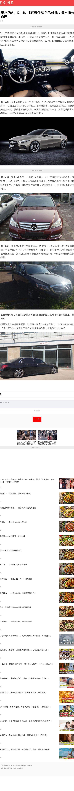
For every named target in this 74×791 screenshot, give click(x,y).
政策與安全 (10, 768)
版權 (21, 768)
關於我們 (3, 768)
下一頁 (37, 419)
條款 (15, 768)
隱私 (18, 768)
